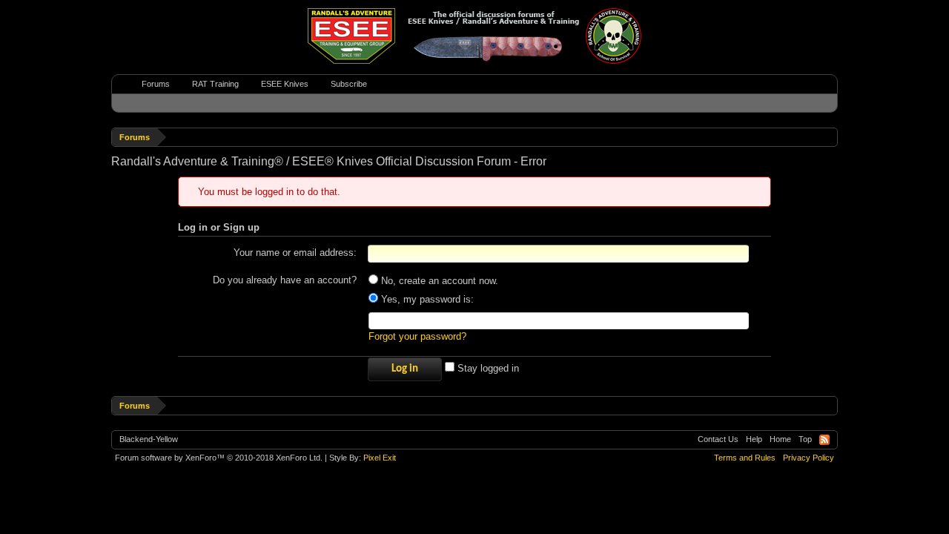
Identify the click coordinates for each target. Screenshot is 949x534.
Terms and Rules (745, 457)
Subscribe (349, 83)
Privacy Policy (808, 457)
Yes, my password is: (426, 299)
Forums (156, 83)
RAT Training (215, 83)
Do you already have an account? (285, 280)
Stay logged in (486, 368)
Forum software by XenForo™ (219, 457)
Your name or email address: (295, 252)
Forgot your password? (417, 336)
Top (805, 439)
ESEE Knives (284, 83)
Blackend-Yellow (148, 439)
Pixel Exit (379, 457)
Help (754, 439)
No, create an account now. (438, 280)
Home (780, 439)
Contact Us (718, 439)
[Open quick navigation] (828, 137)
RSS (824, 440)
